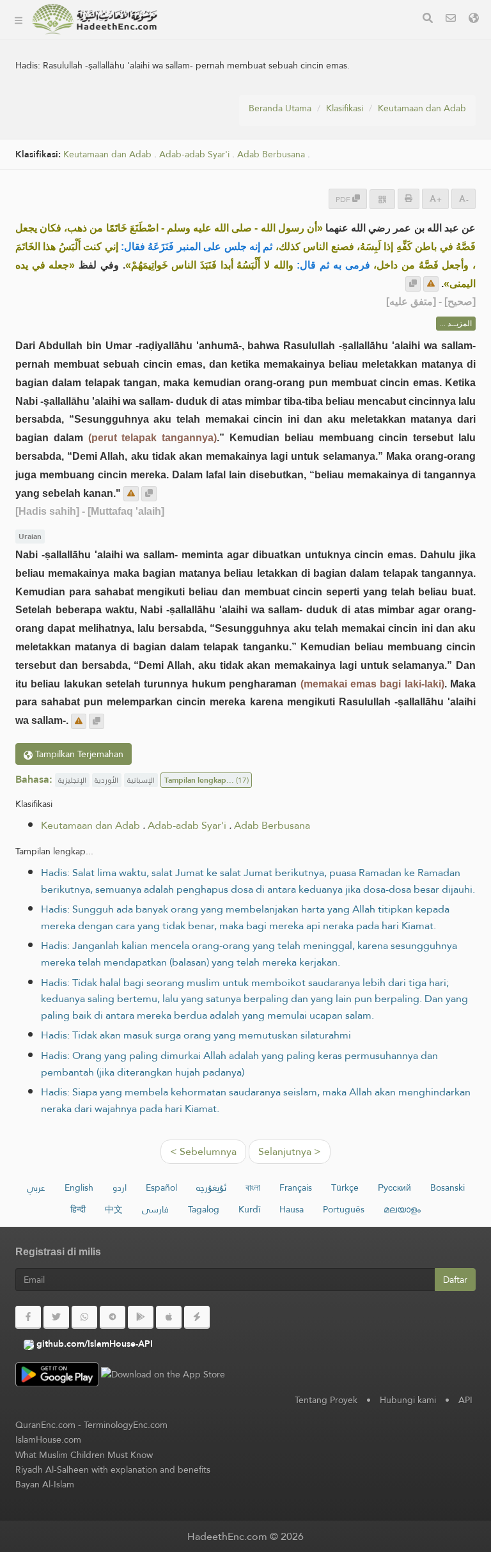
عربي (36, 1187)
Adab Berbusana (272, 825)
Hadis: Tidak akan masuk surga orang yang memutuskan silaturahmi (196, 1035)
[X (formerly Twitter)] (56, 1317)
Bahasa (195, 187)
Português (343, 1209)
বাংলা (253, 1187)
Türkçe (345, 1187)
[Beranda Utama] (18, 19)
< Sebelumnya (203, 1151)
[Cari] (427, 19)
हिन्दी (78, 1209)
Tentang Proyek (214, 67)
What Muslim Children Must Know (84, 1454)
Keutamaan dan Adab (422, 108)
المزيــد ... (456, 323)
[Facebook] (28, 1317)
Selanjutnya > (289, 1151)
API (465, 1399)
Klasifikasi (200, 37)
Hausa (291, 1209)
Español (161, 1187)
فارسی (155, 1209)
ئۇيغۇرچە (211, 1187)
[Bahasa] (473, 19)
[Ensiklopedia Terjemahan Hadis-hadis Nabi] (94, 19)
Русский (394, 1187)
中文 (114, 1209)
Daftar (455, 1279)
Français (295, 1187)
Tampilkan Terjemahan (78, 754)
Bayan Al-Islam (44, 1484)
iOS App (209, 157)
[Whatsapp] (84, 1317)
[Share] (382, 199)
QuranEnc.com (45, 1424)
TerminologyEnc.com (126, 1424)
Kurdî (249, 1209)
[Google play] (140, 1317)
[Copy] (413, 284)
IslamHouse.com (48, 1439)
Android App (220, 127)
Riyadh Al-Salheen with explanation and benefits (112, 1469)
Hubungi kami (408, 1399)
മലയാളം (402, 1209)
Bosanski (447, 1187)
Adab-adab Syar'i (187, 825)
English (79, 1187)
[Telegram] (112, 1317)
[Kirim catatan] (431, 284)
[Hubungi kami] (450, 19)
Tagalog (203, 1209)
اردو (120, 1187)
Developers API (214, 97)
